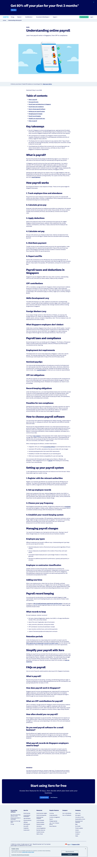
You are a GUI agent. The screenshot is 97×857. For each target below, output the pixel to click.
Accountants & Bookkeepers (42, 17)
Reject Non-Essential (70, 851)
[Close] (85, 848)
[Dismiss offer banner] (93, 2)
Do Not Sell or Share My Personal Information (20, 854)
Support (55, 17)
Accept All (70, 854)
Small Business (28, 17)
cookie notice (25, 852)
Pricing (12, 17)
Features (19, 17)
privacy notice (31, 852)
